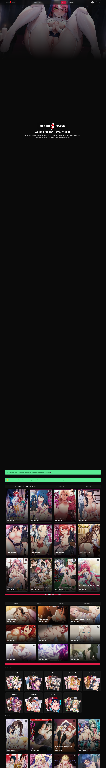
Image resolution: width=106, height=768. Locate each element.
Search (63, 2)
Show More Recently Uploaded (53, 594)
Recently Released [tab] (60, 486)
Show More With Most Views (53, 664)
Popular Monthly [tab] (88, 603)
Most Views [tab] (16, 603)
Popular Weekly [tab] (62, 603)
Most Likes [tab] (39, 603)
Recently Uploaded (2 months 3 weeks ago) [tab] (25, 486)
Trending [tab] (88, 486)
